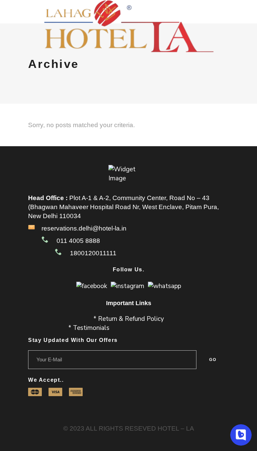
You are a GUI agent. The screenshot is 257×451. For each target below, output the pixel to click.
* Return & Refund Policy (128, 318)
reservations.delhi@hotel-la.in (83, 228)
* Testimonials (88, 328)
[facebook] (91, 285)
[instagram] (127, 285)
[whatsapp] (164, 285)
